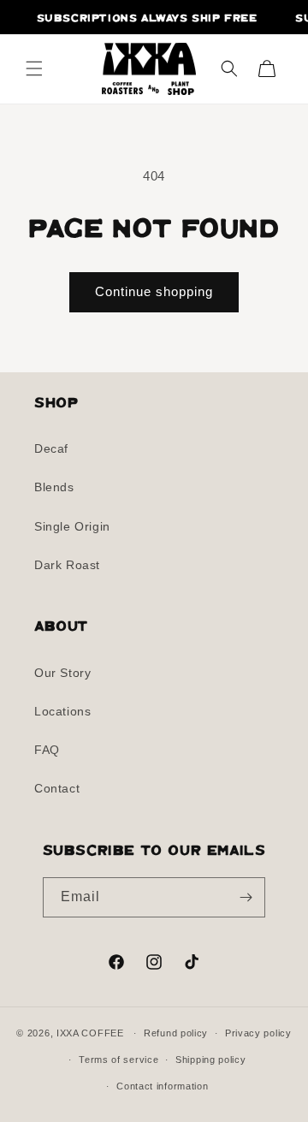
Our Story (62, 673)
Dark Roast (67, 565)
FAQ (47, 750)
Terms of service (118, 1059)
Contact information (162, 1086)
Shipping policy (210, 1059)
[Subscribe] (245, 897)
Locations (62, 711)
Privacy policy (258, 1033)
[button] (34, 68)
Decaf (51, 448)
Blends (54, 487)
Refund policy (176, 1033)
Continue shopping (154, 291)
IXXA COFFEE (90, 1033)
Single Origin (72, 526)
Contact (57, 788)
